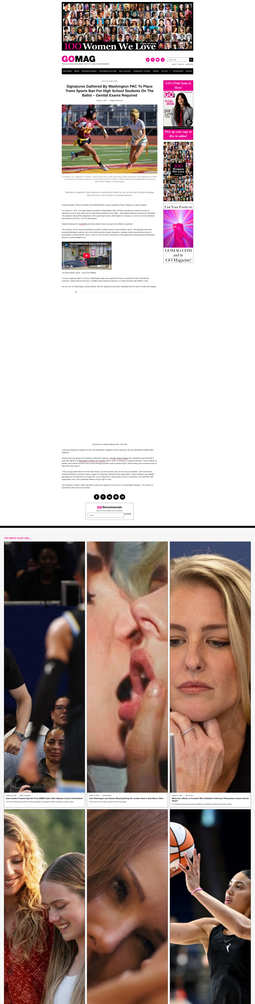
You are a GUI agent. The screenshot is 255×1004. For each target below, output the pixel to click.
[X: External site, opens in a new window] (153, 60)
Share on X (103, 497)
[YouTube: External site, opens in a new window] (158, 60)
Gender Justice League (119, 458)
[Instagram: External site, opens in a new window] (163, 60)
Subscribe (128, 514)
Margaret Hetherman (116, 100)
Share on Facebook (96, 497)
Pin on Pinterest (116, 497)
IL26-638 (82, 224)
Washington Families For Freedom (92, 461)
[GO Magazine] (95, 59)
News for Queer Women (110, 81)
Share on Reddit (109, 497)
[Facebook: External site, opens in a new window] (148, 60)
